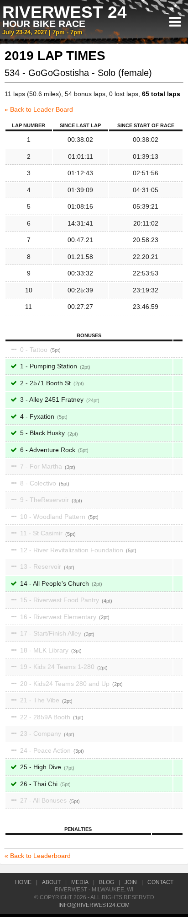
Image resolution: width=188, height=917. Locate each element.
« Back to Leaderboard (38, 855)
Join (131, 882)
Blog (106, 882)
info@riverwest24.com (94, 905)
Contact (160, 882)
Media (80, 882)
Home (23, 882)
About (51, 882)
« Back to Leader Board (39, 109)
